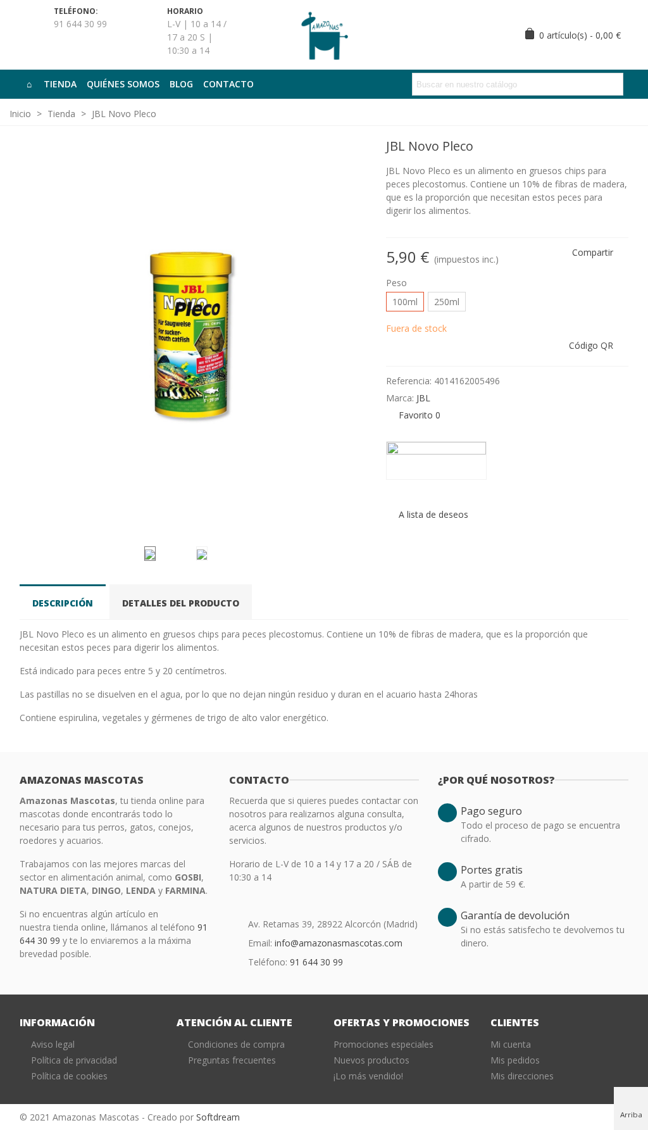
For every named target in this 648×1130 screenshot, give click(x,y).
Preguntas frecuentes (232, 1060)
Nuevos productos (371, 1060)
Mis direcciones (522, 1076)
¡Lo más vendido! (368, 1076)
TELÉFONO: (76, 11)
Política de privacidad (74, 1060)
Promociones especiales (383, 1044)
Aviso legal (53, 1044)
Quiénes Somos (123, 84)
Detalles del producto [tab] (180, 603)
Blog (181, 84)
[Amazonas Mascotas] (324, 34)
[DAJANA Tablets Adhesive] (618, 148)
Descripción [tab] (62, 603)
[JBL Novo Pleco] (351, 520)
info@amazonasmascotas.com (338, 943)
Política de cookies (69, 1076)
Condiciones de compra (236, 1044)
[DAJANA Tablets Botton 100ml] (598, 148)
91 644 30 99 (316, 962)
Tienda (60, 84)
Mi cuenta (510, 1044)
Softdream (218, 1117)
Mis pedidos (515, 1060)
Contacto (228, 84)
